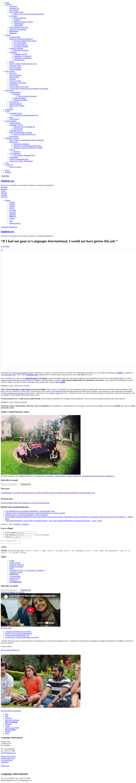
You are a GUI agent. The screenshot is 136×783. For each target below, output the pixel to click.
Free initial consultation (21, 144)
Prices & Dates (14, 77)
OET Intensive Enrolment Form (24, 155)
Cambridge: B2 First (20, 54)
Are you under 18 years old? (18, 87)
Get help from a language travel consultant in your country (28, 88)
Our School (13, 6)
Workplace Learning (12, 138)
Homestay (17, 94)
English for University (16, 565)
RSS (6, 716)
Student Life (9, 90)
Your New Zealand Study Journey (25, 41)
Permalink (17, 524)
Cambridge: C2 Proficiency (23, 58)
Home (7, 3)
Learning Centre (14, 578)
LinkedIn (4, 195)
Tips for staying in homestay (27, 96)
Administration (19, 24)
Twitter (3, 191)
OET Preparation (15, 67)
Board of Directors (20, 18)
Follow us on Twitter (12, 728)
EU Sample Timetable (21, 46)
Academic (17, 20)
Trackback (25, 524)
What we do (13, 142)
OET (11, 117)
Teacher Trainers (15, 123)
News (7, 163)
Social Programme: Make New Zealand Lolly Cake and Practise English (25, 503)
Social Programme (15, 104)
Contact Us (9, 165)
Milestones (13, 33)
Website (7, 537)
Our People (13, 16)
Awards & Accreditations (17, 29)
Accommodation (15, 92)
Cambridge (13, 52)
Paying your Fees (15, 81)
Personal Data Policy (8, 758)
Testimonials (13, 157)
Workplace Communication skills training (27, 146)
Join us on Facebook (12, 720)
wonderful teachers (31, 378)
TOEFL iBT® (14, 119)
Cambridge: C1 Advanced (22, 56)
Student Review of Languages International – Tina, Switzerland (26, 515)
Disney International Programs (13, 393)
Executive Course (15, 66)
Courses (8, 35)
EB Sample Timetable (21, 50)
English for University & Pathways (21, 39)
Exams (7, 111)
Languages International (9, 227)
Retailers (8, 172)
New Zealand (13, 10)
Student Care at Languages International (18, 633)
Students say (9, 109)
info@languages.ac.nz (8, 753)
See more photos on (11, 711)
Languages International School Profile (18, 631)
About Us (8, 4)
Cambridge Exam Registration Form (26, 115)
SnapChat (4, 197)
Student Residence (20, 98)
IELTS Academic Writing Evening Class (23, 64)
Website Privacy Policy (8, 756)
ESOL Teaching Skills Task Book (20, 132)
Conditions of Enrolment (17, 83)
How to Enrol (9, 71)
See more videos (6, 628)
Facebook (4, 187)
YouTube (4, 193)
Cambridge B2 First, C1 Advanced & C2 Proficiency (36, 476)
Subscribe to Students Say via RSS (12, 592)
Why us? (12, 150)
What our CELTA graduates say (24, 127)
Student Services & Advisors (23, 22)
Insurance (12, 79)
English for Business (16, 48)
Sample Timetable (15, 69)
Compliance (5, 762)
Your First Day (14, 102)
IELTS (11, 62)
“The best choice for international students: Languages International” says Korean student (35, 513)
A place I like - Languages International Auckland (21, 637)
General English (14, 37)
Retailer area (5, 766)
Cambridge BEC (19, 60)
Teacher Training (10, 121)
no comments (5, 246)
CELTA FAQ (18, 129)
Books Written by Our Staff (18, 27)
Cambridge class (32, 375)
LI (14, 378)
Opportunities (18, 25)
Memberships (13, 31)
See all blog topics (15, 582)
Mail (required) (10, 535)
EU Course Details (20, 43)
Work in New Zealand (16, 106)
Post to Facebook (11, 722)
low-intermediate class (8, 375)
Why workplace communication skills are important (26, 140)
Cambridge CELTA (16, 125)
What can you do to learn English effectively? (29, 14)
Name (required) (10, 532)
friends (44, 378)
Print (6, 714)
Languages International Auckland (93, 476)
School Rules (13, 85)
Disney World (55, 393)
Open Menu (5, 176)
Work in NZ (13, 580)
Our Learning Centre (16, 12)
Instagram (4, 189)
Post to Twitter (10, 729)
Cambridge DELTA (16, 130)
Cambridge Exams (15, 113)
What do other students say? (10, 650)
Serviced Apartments (21, 100)
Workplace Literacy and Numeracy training (28, 148)
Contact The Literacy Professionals (21, 161)
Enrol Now (13, 73)
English (119, 373)
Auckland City (14, 8)
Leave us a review (15, 167)
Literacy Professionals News (18, 159)
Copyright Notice (7, 760)
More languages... (15, 223)
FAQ (11, 108)
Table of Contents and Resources (25, 134)
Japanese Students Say (73, 476)
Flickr (7, 733)
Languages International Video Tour (17, 635)
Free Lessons (13, 136)
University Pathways (21, 45)
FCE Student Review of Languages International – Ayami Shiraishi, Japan (30, 511)
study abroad (26, 389)
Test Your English (15, 75)
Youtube (8, 731)
